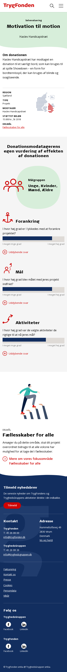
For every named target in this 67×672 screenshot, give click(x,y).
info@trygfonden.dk (14, 537)
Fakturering (9, 569)
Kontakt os (9, 574)
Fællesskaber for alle (14, 127)
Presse (7, 579)
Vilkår (6, 595)
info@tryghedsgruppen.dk (17, 554)
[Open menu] (61, 5)
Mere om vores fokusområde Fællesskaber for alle (31, 461)
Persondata (9, 590)
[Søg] (52, 5)
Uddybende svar (18, 252)
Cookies (7, 585)
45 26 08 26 (11, 550)
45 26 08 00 (11, 532)
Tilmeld (12, 505)
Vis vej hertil (46, 540)
